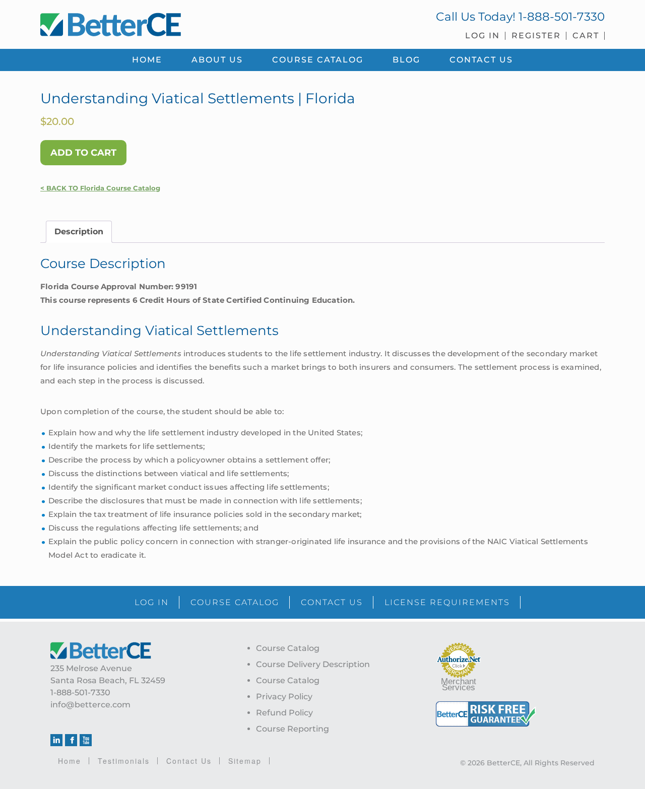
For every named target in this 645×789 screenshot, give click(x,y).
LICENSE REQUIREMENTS (447, 602)
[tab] (79, 232)
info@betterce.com (90, 704)
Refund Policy (284, 712)
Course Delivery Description (313, 664)
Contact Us (189, 760)
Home (69, 760)
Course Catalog (287, 648)
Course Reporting (292, 729)
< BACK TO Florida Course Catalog (100, 188)
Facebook (71, 740)
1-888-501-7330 (562, 17)
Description (78, 231)
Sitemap (245, 760)
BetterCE (175, 22)
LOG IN (152, 602)
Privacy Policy (284, 696)
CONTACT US (332, 602)
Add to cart (83, 152)
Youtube (86, 740)
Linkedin (56, 740)
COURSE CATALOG (234, 602)
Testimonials (124, 760)
